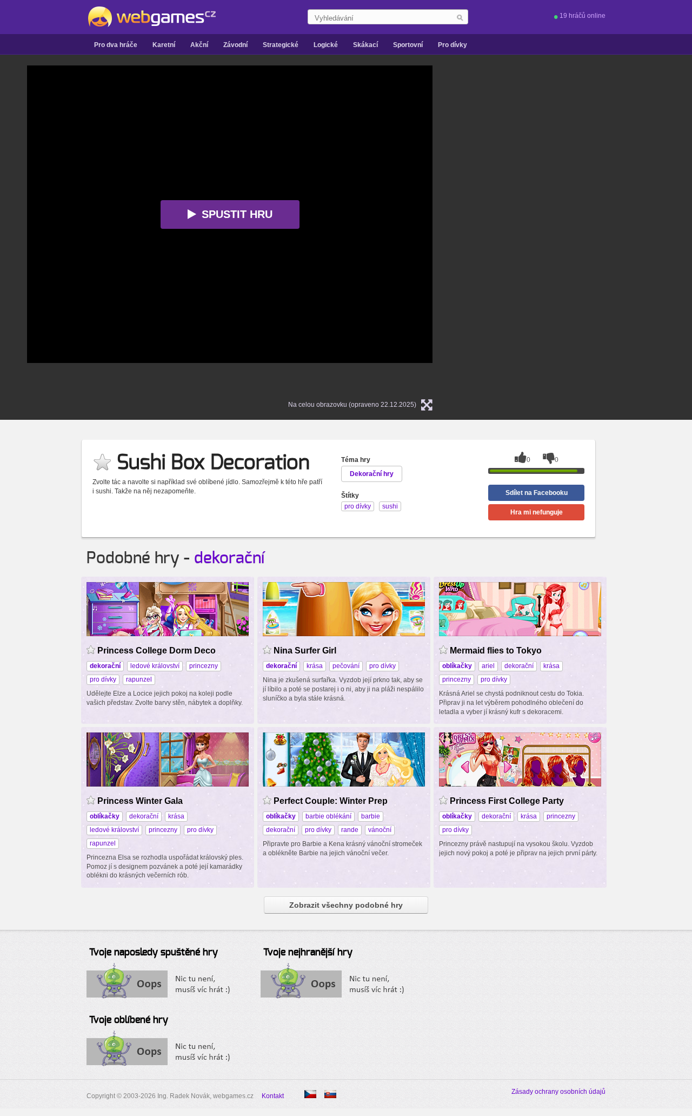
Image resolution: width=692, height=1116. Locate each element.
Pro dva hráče (115, 45)
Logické (326, 45)
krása (315, 666)
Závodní (235, 45)
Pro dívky (452, 45)
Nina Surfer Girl (305, 650)
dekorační (229, 558)
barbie (370, 816)
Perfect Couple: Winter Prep (331, 800)
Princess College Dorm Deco (156, 650)
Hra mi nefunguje (536, 512)
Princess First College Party (507, 800)
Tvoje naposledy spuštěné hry (153, 952)
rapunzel (139, 679)
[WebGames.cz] (151, 17)
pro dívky (103, 679)
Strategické (280, 45)
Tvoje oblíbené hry (128, 1020)
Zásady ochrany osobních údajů (558, 1091)
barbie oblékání (328, 816)
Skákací (365, 45)
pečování (346, 666)
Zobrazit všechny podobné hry (346, 905)
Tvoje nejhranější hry (307, 952)
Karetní (163, 45)
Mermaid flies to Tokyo (496, 650)
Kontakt (273, 1096)
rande (349, 830)
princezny (203, 666)
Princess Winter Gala (140, 800)
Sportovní (408, 45)
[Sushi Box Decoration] (330, 1094)
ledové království (154, 666)
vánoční (379, 830)
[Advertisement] (584, 227)
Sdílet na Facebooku (536, 493)
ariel (488, 666)
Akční (199, 45)
